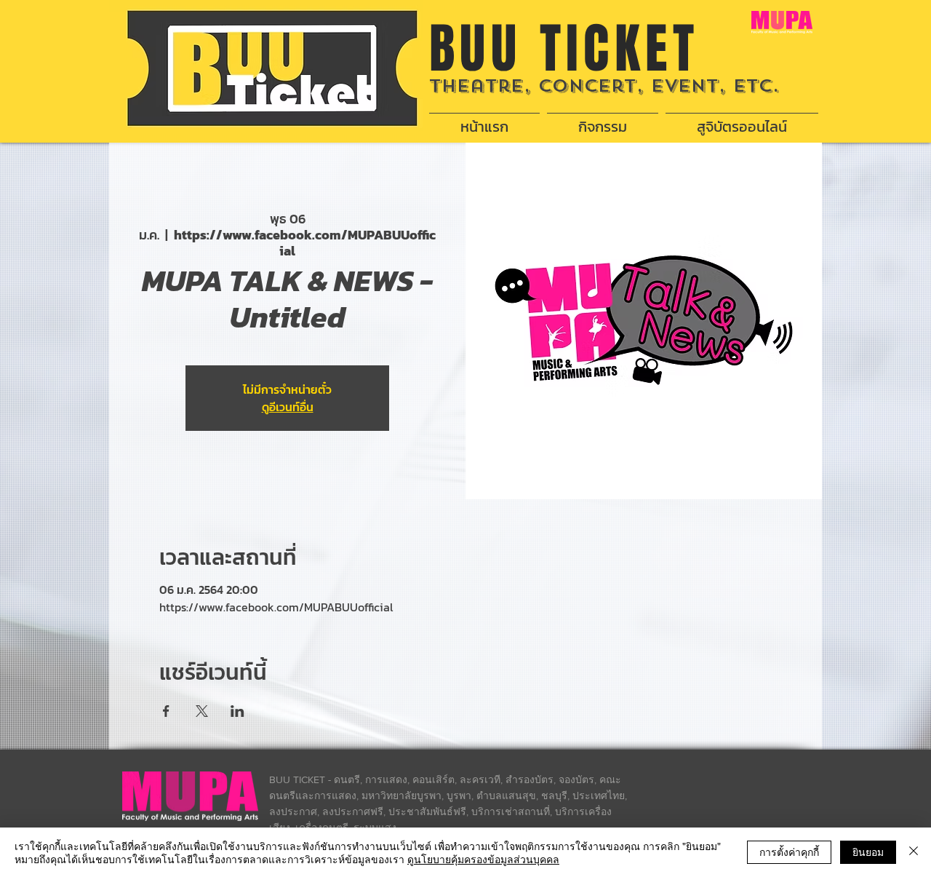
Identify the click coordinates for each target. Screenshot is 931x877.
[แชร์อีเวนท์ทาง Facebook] (166, 711)
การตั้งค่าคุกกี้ (789, 851)
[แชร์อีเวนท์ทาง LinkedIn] (237, 711)
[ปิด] (913, 852)
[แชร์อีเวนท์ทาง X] (202, 711)
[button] (602, 120)
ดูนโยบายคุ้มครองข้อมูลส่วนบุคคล (483, 859)
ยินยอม (868, 851)
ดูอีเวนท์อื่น (287, 407)
